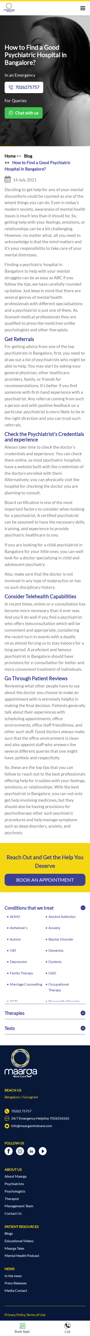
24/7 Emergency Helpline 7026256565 (39, 1118)
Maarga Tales (14, 1248)
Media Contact (16, 1290)
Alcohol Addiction (62, 916)
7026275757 (27, 87)
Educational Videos (19, 1241)
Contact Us (13, 1213)
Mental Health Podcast (22, 1255)
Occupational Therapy (58, 987)
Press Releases (16, 1283)
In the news (13, 1276)
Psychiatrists (14, 1184)
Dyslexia (54, 961)
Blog (28, 156)
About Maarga (15, 1176)
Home (10, 156)
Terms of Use (35, 1314)
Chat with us (26, 113)
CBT (13, 950)
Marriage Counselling (26, 984)
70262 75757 (20, 1111)
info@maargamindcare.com (31, 1126)
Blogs (9, 1233)
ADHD (15, 916)
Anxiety (54, 928)
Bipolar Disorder (60, 939)
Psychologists (15, 1191)
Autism (15, 939)
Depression (18, 961)
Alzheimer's (19, 928)
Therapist (12, 1198)
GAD (52, 973)
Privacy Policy (15, 1314)
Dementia (55, 950)
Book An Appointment (45, 880)
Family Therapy (21, 973)
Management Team (19, 1206)
